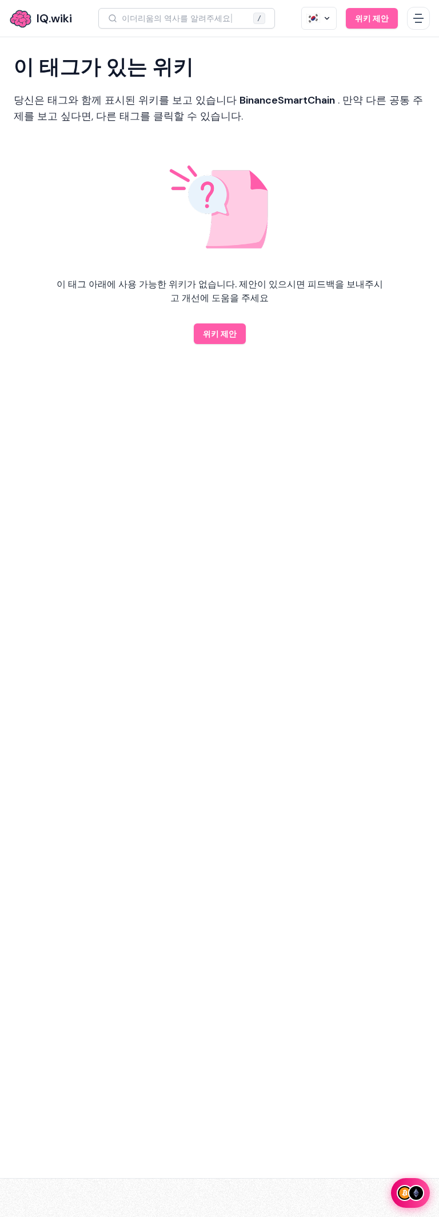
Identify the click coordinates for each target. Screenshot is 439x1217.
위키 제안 (372, 18)
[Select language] (319, 18)
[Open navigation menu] (418, 18)
